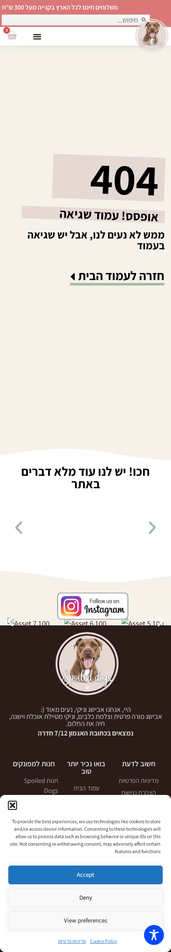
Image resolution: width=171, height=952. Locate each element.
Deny (85, 897)
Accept (85, 874)
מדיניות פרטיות (72, 941)
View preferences (85, 920)
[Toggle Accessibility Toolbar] (154, 935)
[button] (12, 805)
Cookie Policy (103, 941)
